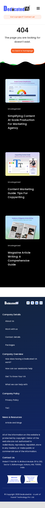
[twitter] (32, 302)
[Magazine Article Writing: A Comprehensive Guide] (22, 217)
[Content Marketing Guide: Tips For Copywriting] (22, 153)
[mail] (41, 302)
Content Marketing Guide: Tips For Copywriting (21, 193)
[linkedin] (36, 302)
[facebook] (28, 302)
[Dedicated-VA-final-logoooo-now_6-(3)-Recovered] (17, 6)
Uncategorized (14, 109)
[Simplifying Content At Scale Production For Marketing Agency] (22, 80)
